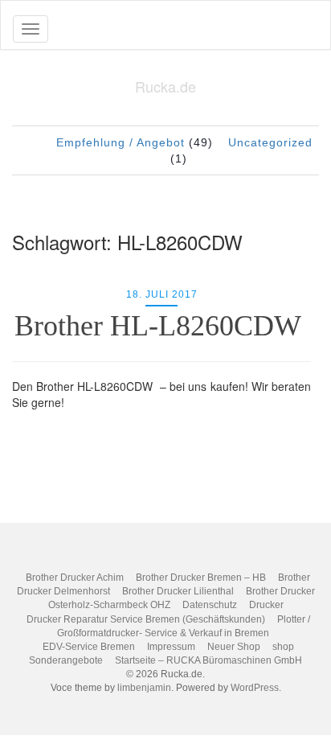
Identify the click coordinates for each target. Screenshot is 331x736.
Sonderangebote (66, 660)
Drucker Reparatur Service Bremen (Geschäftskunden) (146, 619)
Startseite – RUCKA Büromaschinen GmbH (208, 660)
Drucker (266, 605)
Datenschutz (209, 605)
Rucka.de (165, 86)
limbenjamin (144, 687)
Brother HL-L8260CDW (161, 326)
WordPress (255, 687)
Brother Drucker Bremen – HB (201, 577)
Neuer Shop (233, 646)
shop (283, 646)
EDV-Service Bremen (89, 646)
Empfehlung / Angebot (120, 142)
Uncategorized (270, 142)
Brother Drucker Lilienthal (178, 591)
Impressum (171, 646)
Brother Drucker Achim (75, 577)
